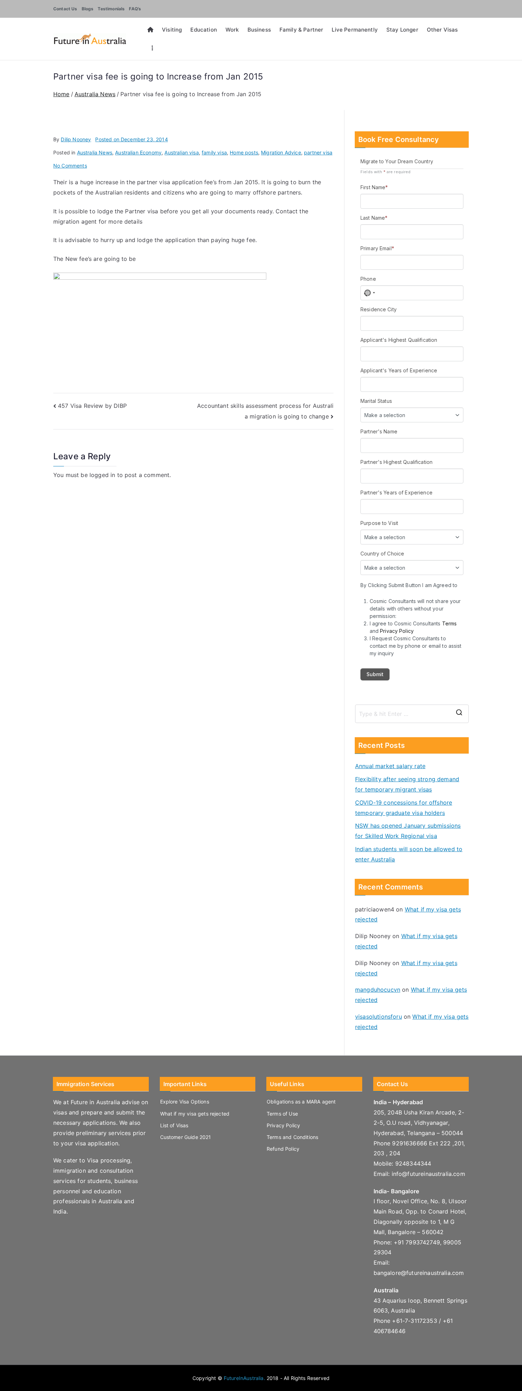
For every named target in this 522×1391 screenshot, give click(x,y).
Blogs (88, 8)
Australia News (94, 152)
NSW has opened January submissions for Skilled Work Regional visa (408, 830)
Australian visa (181, 152)
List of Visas (174, 1125)
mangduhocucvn (377, 989)
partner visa (318, 152)
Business (259, 29)
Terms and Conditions (292, 1137)
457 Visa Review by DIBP (92, 405)
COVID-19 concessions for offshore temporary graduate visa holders (403, 807)
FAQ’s (135, 8)
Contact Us (65, 8)
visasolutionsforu (378, 1016)
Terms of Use (282, 1114)
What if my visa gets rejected (195, 1114)
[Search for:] (411, 714)
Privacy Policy (283, 1125)
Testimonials (111, 8)
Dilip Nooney (76, 139)
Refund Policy (283, 1149)
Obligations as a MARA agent (301, 1102)
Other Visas (442, 29)
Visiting (172, 29)
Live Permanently (355, 29)
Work (232, 29)
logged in (102, 474)
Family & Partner (301, 29)
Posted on (131, 139)
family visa (214, 152)
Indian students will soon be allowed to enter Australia (408, 854)
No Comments (70, 166)
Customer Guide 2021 (185, 1137)
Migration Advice (281, 152)
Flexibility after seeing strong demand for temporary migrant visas (407, 784)
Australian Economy (138, 152)
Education (203, 29)
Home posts (244, 152)
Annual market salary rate (390, 766)
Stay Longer (402, 29)
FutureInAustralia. (244, 1378)
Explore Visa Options (184, 1102)
